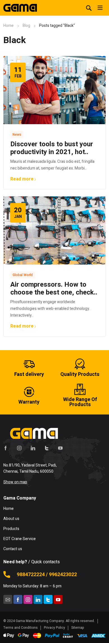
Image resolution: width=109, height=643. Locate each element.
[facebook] (5, 447)
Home (8, 26)
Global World (23, 274)
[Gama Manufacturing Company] (20, 8)
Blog (26, 26)
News (17, 134)
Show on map (15, 482)
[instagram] (19, 447)
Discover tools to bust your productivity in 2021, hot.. (51, 148)
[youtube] (60, 447)
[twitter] (46, 447)
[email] (7, 599)
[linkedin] (33, 447)
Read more (22, 179)
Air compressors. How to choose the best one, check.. (53, 288)
